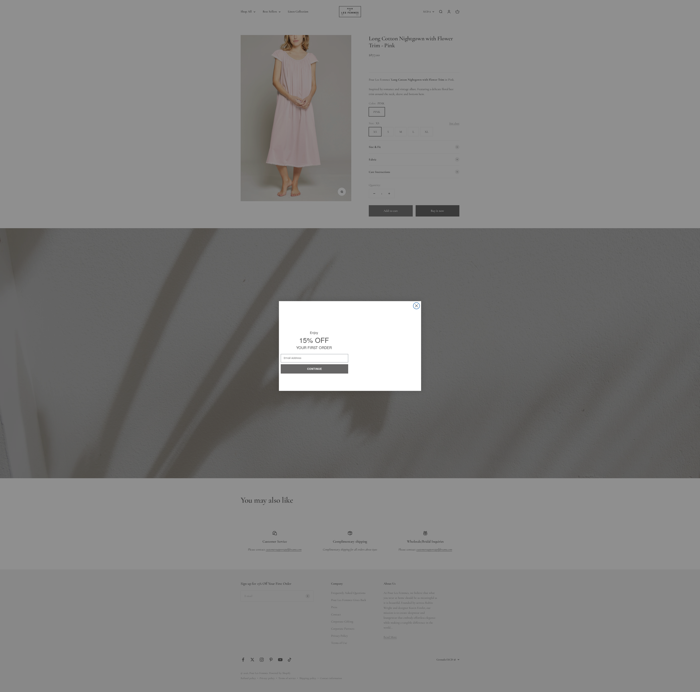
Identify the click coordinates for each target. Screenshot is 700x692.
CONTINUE (314, 368)
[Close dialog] (416, 306)
